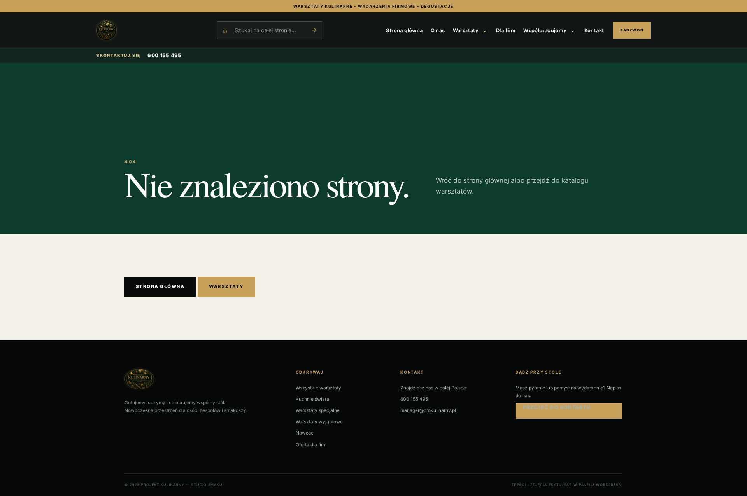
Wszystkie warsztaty (318, 388)
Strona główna (404, 30)
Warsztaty (466, 30)
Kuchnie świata (312, 399)
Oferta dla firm (311, 444)
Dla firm (506, 30)
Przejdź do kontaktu (557, 407)
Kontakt (594, 30)
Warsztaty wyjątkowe (319, 421)
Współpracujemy (544, 30)
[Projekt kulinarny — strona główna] (152, 30)
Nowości (305, 433)
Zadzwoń (632, 30)
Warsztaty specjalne (318, 410)
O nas (438, 30)
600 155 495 (164, 55)
